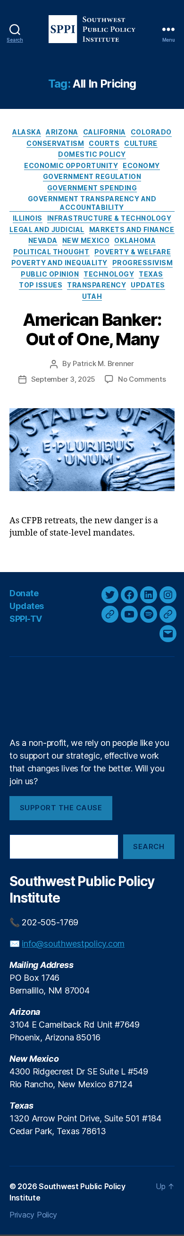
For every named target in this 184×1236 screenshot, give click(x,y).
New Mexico (85, 240)
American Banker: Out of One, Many (92, 329)
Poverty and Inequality (59, 263)
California (104, 132)
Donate (23, 593)
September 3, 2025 (63, 379)
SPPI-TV (25, 619)
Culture (141, 143)
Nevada (43, 240)
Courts (104, 143)
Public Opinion (50, 274)
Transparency (96, 285)
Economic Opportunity (71, 165)
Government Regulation (92, 176)
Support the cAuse (61, 807)
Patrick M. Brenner (103, 363)
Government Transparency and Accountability (92, 203)
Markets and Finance (132, 229)
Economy (141, 165)
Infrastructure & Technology (109, 218)
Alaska (26, 132)
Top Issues (40, 285)
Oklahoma (135, 240)
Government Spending (92, 188)
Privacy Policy (33, 1214)
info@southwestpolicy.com (73, 944)
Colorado (151, 132)
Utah (92, 296)
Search (148, 846)
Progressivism (142, 263)
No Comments (142, 379)
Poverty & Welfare (132, 252)
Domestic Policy (92, 154)
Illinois (27, 218)
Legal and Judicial (46, 229)
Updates (148, 285)
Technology (109, 274)
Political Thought (51, 252)
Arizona (62, 132)
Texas (151, 274)
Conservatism (55, 143)
